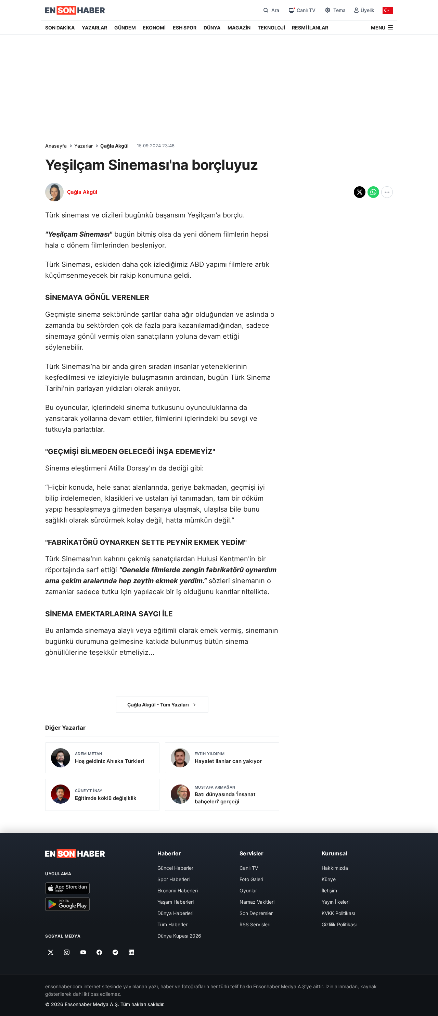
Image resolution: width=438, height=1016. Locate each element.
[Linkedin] (131, 953)
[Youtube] (83, 953)
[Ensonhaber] (75, 10)
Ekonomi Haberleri (177, 890)
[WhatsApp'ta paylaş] (373, 192)
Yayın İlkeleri (335, 902)
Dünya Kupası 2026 (179, 936)
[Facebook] (99, 953)
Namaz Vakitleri (257, 902)
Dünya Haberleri (175, 913)
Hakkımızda (335, 868)
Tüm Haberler (172, 924)
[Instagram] (67, 953)
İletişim (329, 890)
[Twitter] (50, 953)
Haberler (169, 853)
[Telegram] (115, 953)
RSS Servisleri (255, 924)
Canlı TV (249, 868)
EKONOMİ (154, 27)
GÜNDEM (125, 27)
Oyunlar (248, 890)
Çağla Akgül (114, 146)
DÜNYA (212, 27)
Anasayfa (56, 146)
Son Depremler (256, 913)
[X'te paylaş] (359, 192)
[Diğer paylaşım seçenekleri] (387, 192)
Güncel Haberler (175, 868)
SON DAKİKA (60, 27)
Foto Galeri (251, 879)
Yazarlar (83, 146)
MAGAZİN (239, 27)
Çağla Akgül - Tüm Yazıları (158, 704)
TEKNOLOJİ (271, 27)
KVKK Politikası (338, 913)
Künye (329, 879)
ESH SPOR (184, 27)
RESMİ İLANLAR (310, 27)
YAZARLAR (94, 27)
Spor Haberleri (173, 879)
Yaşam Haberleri (175, 902)
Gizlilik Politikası (339, 924)
